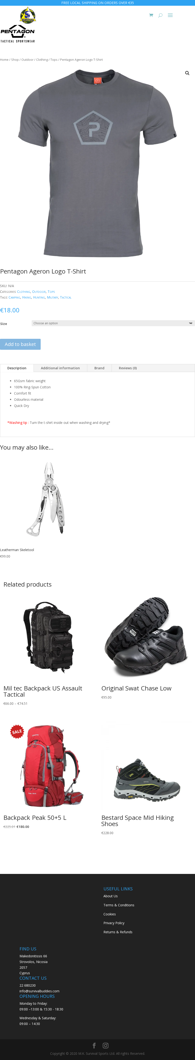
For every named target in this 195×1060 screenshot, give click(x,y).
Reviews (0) (128, 368)
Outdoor (27, 59)
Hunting (39, 297)
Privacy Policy (113, 923)
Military (52, 297)
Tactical (65, 297)
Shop (15, 59)
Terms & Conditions (118, 905)
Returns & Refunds (117, 932)
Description (16, 368)
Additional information (60, 368)
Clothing (42, 59)
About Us (110, 896)
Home (4, 59)
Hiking (26, 297)
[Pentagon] (18, 33)
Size (3, 323)
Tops (54, 59)
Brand (99, 368)
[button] (187, 73)
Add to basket (20, 344)
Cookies (109, 914)
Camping (14, 297)
